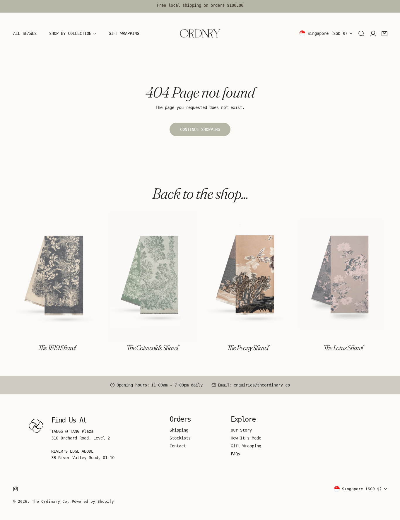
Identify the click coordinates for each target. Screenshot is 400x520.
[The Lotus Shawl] (343, 276)
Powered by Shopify (93, 501)
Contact (178, 446)
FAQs (235, 453)
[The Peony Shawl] (248, 276)
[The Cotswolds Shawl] (152, 276)
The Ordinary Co (49, 501)
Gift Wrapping (246, 446)
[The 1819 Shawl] (57, 276)
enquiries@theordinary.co (262, 385)
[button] (384, 34)
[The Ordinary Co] (200, 33)
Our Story (241, 430)
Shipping (179, 430)
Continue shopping (200, 129)
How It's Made (246, 438)
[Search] (361, 34)
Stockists (180, 438)
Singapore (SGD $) (327, 33)
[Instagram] (15, 489)
